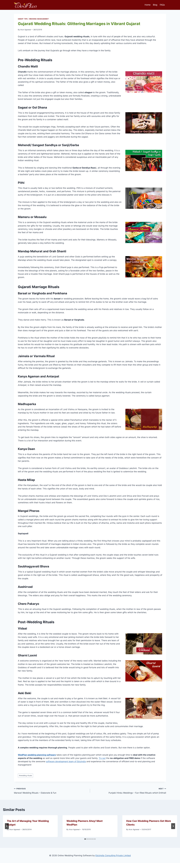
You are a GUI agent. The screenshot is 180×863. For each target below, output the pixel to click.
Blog (155, 5)
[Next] (173, 826)
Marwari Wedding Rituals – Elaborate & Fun (35, 791)
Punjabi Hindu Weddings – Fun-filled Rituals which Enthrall (137, 791)
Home (147, 5)
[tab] (85, 839)
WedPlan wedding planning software (37, 755)
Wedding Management (39, 19)
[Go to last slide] (7, 826)
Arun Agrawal (25, 30)
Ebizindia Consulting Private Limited (113, 855)
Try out (102, 758)
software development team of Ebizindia (66, 761)
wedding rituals (25, 775)
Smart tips (23, 19)
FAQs (162, 5)
